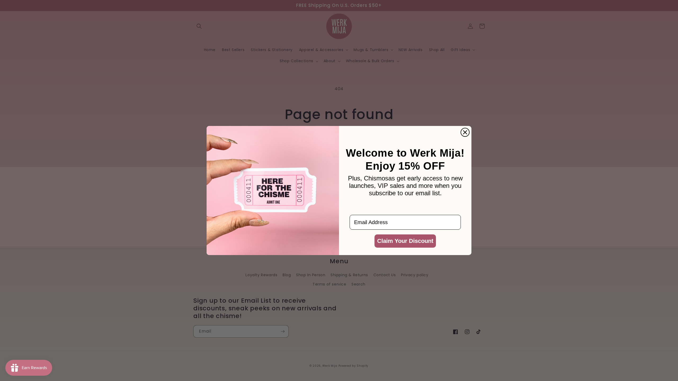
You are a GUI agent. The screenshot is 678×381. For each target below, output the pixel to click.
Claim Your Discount (405, 241)
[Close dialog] (465, 132)
